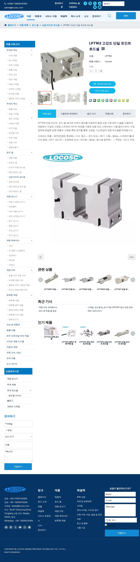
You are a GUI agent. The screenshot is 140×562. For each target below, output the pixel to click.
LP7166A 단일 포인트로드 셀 (86, 289)
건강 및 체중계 (13, 324)
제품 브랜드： (95, 61)
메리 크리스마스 (95, 311)
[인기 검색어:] (109, 16)
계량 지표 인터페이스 (48, 307)
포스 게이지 (12, 364)
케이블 (11, 260)
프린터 (11, 265)
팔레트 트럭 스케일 (17, 98)
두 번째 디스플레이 (17, 250)
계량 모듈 (13, 158)
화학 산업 (81, 497)
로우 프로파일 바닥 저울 (18, 335)
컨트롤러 (12, 206)
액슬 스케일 (14, 84)
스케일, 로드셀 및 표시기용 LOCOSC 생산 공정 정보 (110, 307)
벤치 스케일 (14, 118)
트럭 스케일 (14, 65)
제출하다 (18, 466)
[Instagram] (95, 7)
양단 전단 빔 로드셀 (17, 186)
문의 (126, 15)
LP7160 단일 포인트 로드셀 (104, 343)
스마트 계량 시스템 (15, 341)
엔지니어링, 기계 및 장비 (87, 510)
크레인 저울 (14, 123)
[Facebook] (85, 3)
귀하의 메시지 (104, 84)
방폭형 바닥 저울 (16, 314)
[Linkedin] (90, 3)
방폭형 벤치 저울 (16, 305)
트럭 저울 (13, 138)
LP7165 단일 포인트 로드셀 (69, 289)
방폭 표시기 (14, 319)
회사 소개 (42, 501)
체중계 (58, 497)
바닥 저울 (13, 55)
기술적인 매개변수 (69, 113)
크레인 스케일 (15, 89)
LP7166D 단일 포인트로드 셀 (104, 289)
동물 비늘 (13, 70)
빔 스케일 (13, 60)
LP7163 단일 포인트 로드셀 (122, 343)
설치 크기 (91, 113)
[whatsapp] (99, 7)
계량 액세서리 (13, 240)
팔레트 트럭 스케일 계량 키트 (21, 285)
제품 (40, 506)
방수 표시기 (14, 221)
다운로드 (73, 7)
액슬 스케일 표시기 (17, 202)
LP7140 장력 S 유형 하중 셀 (69, 343)
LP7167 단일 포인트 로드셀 (122, 289)
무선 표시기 (14, 230)
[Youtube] (99, 3)
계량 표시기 (12, 196)
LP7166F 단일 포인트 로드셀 (51, 289)
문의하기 (59, 3)
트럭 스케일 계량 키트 (18, 290)
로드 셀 (10, 152)
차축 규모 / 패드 (14, 352)
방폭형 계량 (12, 295)
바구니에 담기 (102, 90)
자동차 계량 (12, 347)
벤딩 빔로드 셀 (15, 172)
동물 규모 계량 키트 (17, 275)
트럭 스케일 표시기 (17, 216)
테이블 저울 (14, 94)
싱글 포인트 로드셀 (17, 177)
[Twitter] (95, 3)
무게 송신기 (14, 235)
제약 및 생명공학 (84, 501)
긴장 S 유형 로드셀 (17, 167)
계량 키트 (13, 142)
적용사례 (109, 113)
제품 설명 (47, 113)
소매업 (80, 505)
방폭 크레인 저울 (16, 310)
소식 (40, 525)
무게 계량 (11, 384)
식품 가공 (81, 527)
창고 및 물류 (82, 523)
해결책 (41, 511)
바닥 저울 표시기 (16, 211)
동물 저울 (11, 330)
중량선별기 (13, 147)
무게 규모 (13, 74)
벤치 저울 (13, 79)
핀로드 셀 (13, 162)
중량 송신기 (14, 225)
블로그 (10, 400)
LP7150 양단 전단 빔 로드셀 (86, 343)
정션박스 (12, 255)
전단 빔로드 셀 (15, 191)
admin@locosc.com (13, 7)
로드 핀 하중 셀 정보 (47, 311)
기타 (11, 246)
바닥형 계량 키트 (16, 280)
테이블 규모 (14, 133)
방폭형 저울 (14, 300)
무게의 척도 (12, 50)
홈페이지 (42, 497)
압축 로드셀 (14, 182)
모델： (92, 56)
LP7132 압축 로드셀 (51, 338)
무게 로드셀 (12, 390)
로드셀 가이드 (14, 395)
